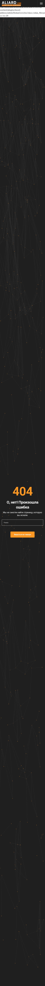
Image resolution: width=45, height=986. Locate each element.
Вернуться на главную (22, 535)
